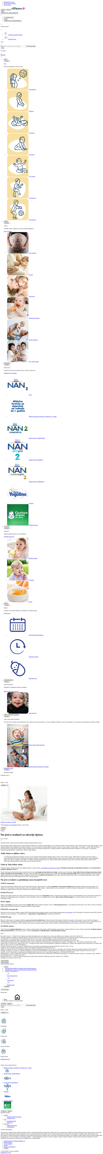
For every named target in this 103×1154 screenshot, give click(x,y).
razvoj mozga (69, 912)
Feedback (7, 986)
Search (2, 46)
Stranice (6, 1145)
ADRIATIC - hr (4, 785)
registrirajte (14, 825)
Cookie (6, 966)
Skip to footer (7, 5)
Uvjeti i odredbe (8, 1144)
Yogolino (6, 1091)
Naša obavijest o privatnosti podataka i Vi (14, 1141)
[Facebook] (2, 779)
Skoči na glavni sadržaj (10, 3)
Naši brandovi (10, 1127)
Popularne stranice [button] (5, 1112)
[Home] (18, 9)
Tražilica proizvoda (12, 1125)
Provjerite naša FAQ (12, 975)
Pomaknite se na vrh (9, 2)
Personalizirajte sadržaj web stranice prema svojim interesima (20, 968)
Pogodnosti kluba (11, 1121)
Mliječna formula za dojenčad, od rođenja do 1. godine (18, 1068)
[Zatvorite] (1, 29)
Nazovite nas (10, 980)
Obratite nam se (11, 1118)
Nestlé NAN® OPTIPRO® (11, 1082)
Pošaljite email (10, 985)
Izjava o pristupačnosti (9, 1146)
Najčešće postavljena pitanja (14, 1117)
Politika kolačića (8, 1142)
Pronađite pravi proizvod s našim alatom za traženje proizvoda (21, 969)
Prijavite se (10, 1122)
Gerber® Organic (8, 1100)
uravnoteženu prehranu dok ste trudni (50, 868)
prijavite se (7, 825)
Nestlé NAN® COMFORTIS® (12, 1073)
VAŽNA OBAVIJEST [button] (6, 1129)
